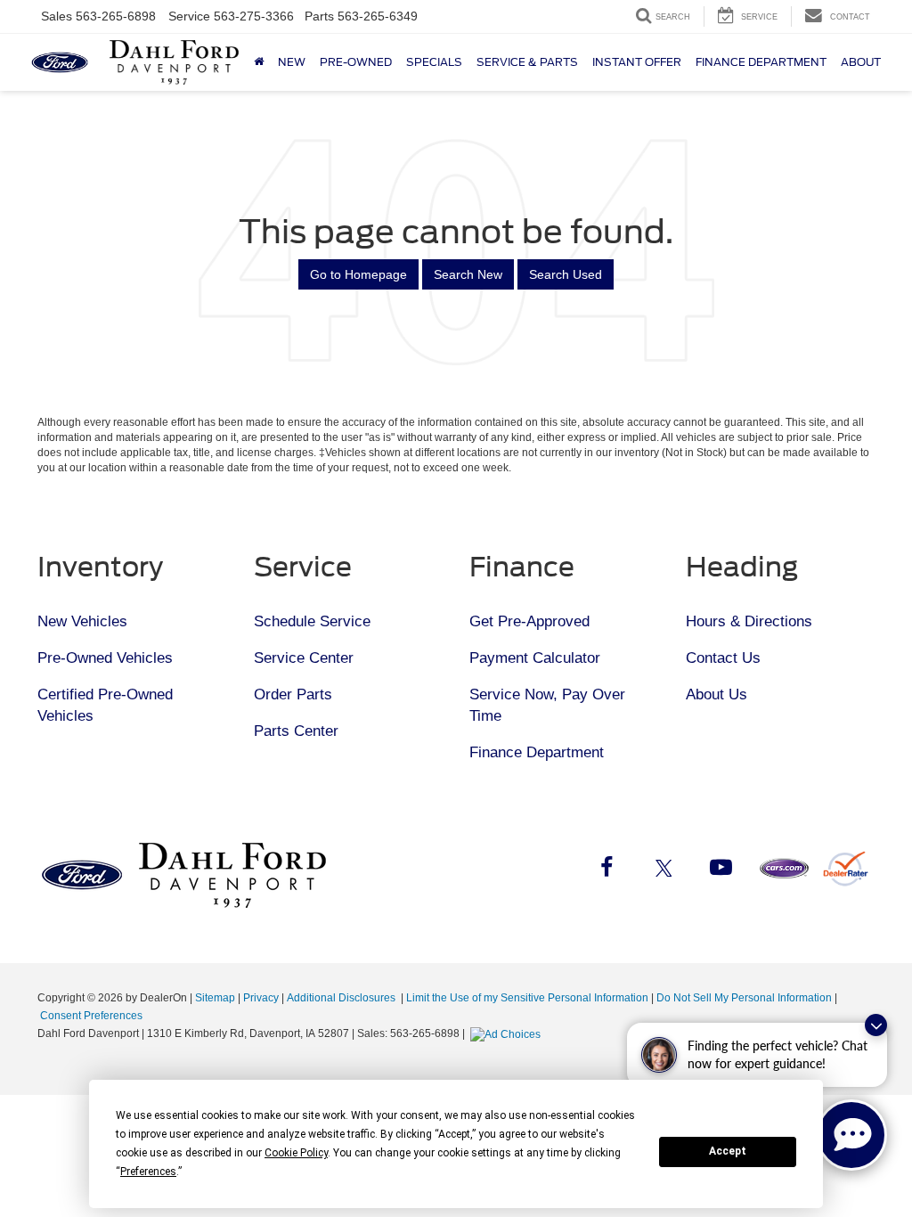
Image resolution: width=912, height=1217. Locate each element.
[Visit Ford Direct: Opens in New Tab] (507, 1033)
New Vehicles (82, 621)
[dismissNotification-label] (876, 1025)
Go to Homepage (358, 274)
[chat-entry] (851, 1135)
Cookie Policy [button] (296, 1153)
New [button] (291, 62)
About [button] (861, 62)
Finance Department (536, 752)
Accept (727, 1151)
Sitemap (215, 998)
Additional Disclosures (342, 998)
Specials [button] (434, 62)
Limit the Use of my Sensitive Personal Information (527, 998)
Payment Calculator (534, 657)
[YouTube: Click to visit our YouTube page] (720, 870)
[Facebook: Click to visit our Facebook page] (606, 870)
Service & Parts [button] (527, 62)
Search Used (565, 274)
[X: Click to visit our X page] (663, 870)
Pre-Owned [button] (356, 62)
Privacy (261, 998)
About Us (716, 694)
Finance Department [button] (761, 62)
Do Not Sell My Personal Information (744, 998)
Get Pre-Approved (529, 621)
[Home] (259, 62)
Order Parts (293, 694)
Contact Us (723, 657)
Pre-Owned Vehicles (105, 657)
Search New (468, 274)
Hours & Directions (749, 621)
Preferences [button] (148, 1171)
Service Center (304, 657)
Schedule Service (312, 621)
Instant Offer (636, 62)
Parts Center (296, 731)
